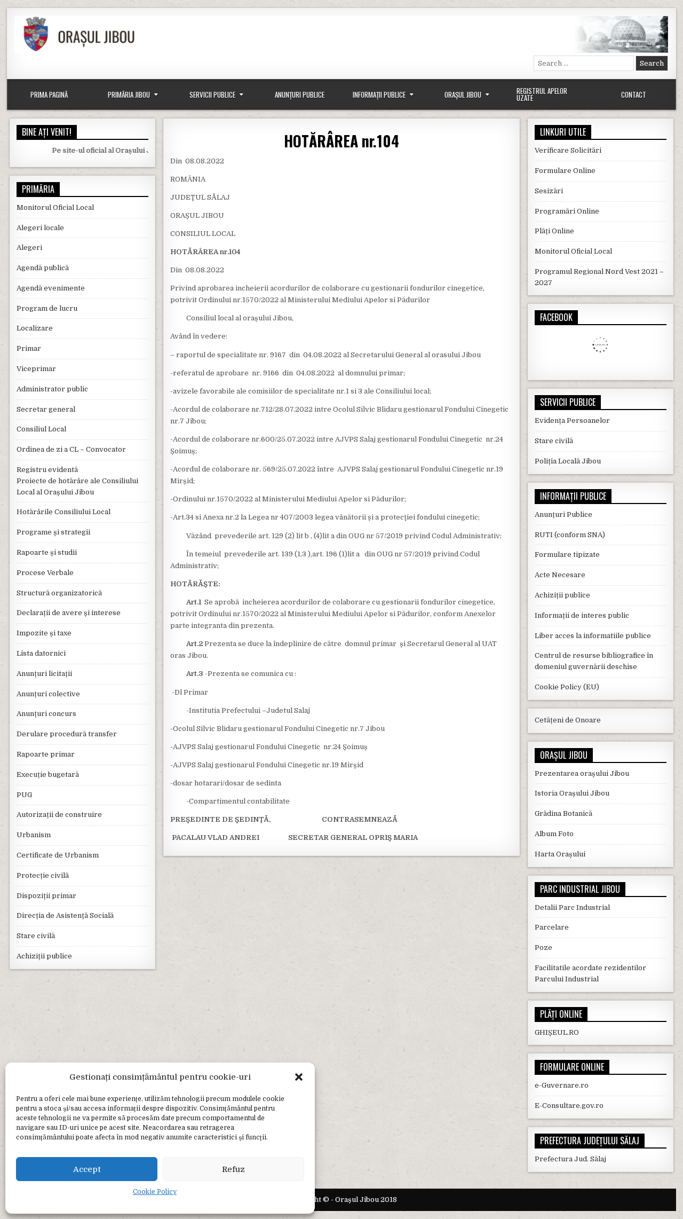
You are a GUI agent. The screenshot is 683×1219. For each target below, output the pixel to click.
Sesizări (549, 191)
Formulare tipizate (567, 554)
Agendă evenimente (51, 288)
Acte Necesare (560, 575)
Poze (543, 947)
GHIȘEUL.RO (557, 1032)
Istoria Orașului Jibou (572, 793)
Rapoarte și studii (47, 552)
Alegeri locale (40, 228)
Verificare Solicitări (568, 150)
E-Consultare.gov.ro (569, 1106)
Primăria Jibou (129, 94)
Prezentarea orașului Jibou (582, 773)
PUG (24, 795)
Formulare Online (565, 171)
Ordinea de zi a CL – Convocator (71, 449)
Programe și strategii (53, 532)
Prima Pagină (49, 94)
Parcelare (552, 927)
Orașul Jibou (462, 94)
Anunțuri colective (48, 694)
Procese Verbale (45, 573)
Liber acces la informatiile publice (593, 636)
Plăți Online (554, 231)
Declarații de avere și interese (69, 613)
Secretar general (46, 409)
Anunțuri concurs (46, 714)
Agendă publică (43, 268)
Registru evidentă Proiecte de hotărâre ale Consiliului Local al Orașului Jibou (77, 481)
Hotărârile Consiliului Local (63, 512)
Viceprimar (36, 369)
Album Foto (554, 834)
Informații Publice (379, 94)
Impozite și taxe (44, 633)
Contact (633, 94)
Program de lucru (47, 308)
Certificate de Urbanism (58, 855)
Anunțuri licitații (44, 674)
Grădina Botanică (563, 813)
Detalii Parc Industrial (572, 907)
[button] (298, 1077)
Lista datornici (41, 653)
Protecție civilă (43, 875)
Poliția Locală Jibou (568, 461)
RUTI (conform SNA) (570, 535)
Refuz (233, 1169)
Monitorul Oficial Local (55, 207)
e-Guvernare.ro (562, 1085)
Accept (87, 1169)
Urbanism (34, 835)
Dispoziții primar (46, 896)
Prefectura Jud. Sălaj (570, 1159)
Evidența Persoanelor (572, 420)
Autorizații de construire (59, 815)
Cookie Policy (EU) (567, 687)
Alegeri (29, 247)
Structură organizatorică (59, 593)
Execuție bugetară (48, 774)
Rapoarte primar (46, 754)
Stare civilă (36, 936)
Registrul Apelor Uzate (542, 94)
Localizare (35, 328)
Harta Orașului (560, 854)
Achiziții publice (44, 956)
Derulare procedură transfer (67, 734)
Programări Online (567, 211)
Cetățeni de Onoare (568, 720)
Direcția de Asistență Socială (65, 915)
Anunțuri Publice (299, 94)
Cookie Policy (155, 1192)
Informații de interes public (582, 615)
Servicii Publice (212, 94)
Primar (29, 348)
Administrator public (52, 389)
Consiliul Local (41, 429)
